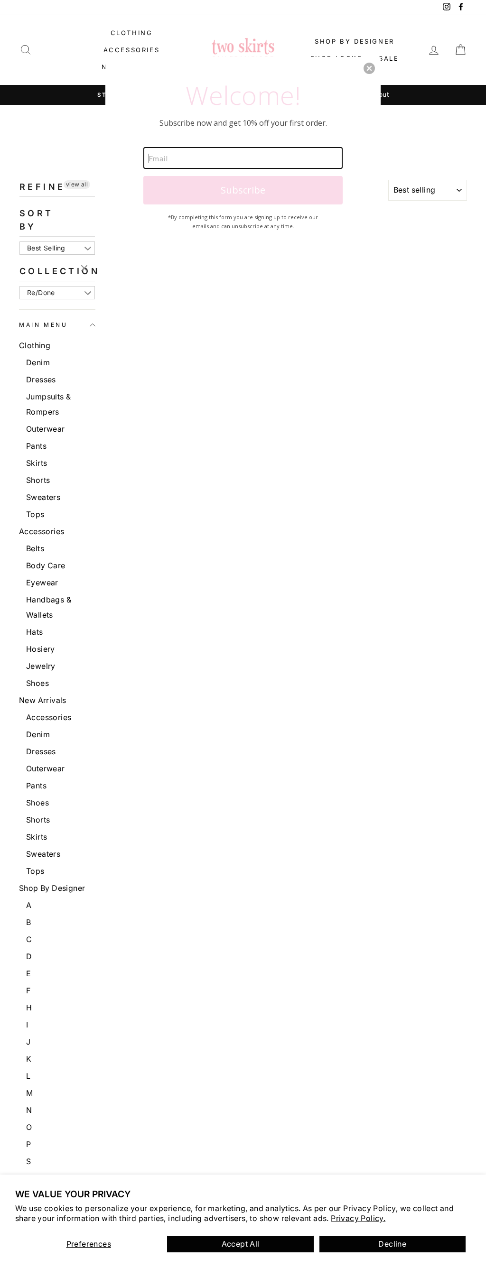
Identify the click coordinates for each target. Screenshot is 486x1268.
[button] (369, 68)
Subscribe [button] (243, 190)
